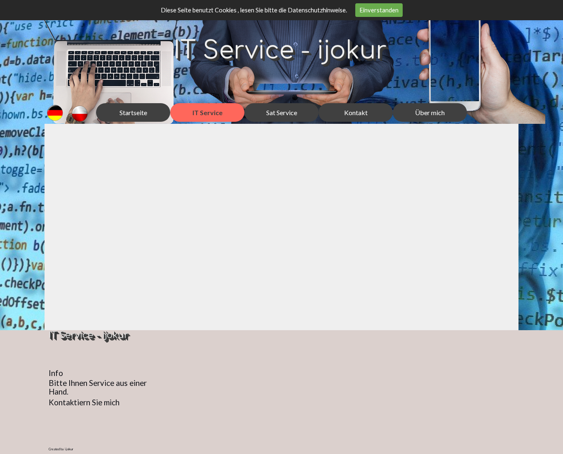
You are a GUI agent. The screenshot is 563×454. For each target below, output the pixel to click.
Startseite (133, 112)
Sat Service (281, 112)
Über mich (430, 112)
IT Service (207, 112)
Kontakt (356, 112)
